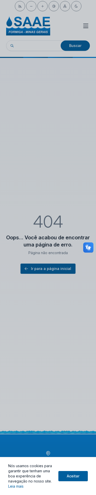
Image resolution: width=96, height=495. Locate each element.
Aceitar (73, 476)
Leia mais (16, 486)
